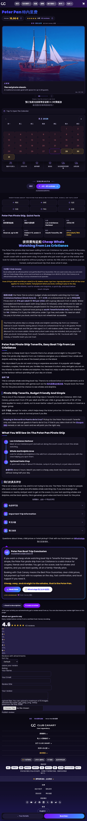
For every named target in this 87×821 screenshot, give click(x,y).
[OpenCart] (83, 3)
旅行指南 (50, 4)
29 (66, 151)
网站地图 (49, 793)
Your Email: (6, 677)
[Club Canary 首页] (43, 725)
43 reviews (45, 18)
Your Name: (7, 671)
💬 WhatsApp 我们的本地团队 (37, 589)
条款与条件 (38, 789)
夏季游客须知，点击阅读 (44, 779)
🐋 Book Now (12, 589)
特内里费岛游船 (38, 719)
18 (20, 145)
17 (9, 145)
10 (9, 140)
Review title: (7, 684)
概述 (16, 202)
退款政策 (38, 793)
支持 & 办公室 (42, 748)
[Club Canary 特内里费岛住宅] (3, 3)
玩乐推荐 (25, 4)
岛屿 (68, 4)
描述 (31, 186)
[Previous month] (6, 119)
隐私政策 (49, 789)
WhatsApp (79, 538)
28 (55, 151)
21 (55, 145)
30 (78, 151)
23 (78, 145)
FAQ (44, 209)
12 (32, 140)
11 (20, 140)
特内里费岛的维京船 (55, 384)
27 (43, 151)
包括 (72, 202)
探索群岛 (43, 733)
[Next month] (81, 119)
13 (43, 140)
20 (43, 145)
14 (55, 140)
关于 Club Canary (42, 743)
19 (32, 145)
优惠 (35, 4)
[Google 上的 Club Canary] (60, 802)
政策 (72, 209)
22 (66, 145)
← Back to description (12, 605)
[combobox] (43, 111)
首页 (17, 4)
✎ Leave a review (31, 605)
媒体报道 (43, 753)
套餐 (42, 4)
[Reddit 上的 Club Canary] (55, 802)
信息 (16, 209)
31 (9, 157)
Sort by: (5, 658)
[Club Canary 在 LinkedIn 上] (43, 802)
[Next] (51, 96)
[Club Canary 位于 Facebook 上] (39, 802)
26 (32, 151)
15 (66, 140)
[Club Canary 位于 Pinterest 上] (51, 802)
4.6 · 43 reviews (47, 186)
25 (20, 151)
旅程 (44, 202)
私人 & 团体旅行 (42, 738)
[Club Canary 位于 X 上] (47, 802)
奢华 (60, 4)
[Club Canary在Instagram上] (27, 802)
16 (78, 140)
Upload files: (25, 702)
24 (9, 151)
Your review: (7, 691)
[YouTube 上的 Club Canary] (31, 802)
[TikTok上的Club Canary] (35, 802)
